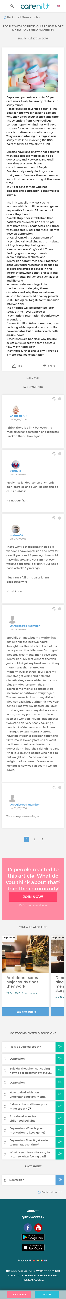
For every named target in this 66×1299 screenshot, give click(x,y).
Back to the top (51, 1192)
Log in (47, 1294)
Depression (17, 1082)
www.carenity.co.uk (23, 1271)
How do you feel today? (25, 1046)
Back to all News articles (23, 17)
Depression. (17, 1058)
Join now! (33, 897)
